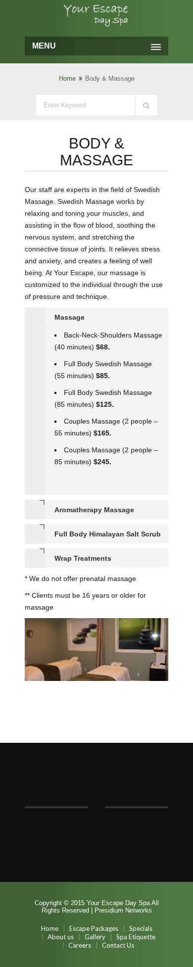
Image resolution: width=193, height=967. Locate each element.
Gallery (95, 936)
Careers (79, 945)
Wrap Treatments (82, 558)
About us (61, 936)
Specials (140, 928)
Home (67, 78)
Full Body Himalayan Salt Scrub (107, 534)
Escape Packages (93, 928)
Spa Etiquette (135, 936)
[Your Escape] (96, 17)
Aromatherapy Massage (94, 510)
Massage (69, 317)
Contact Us (118, 945)
